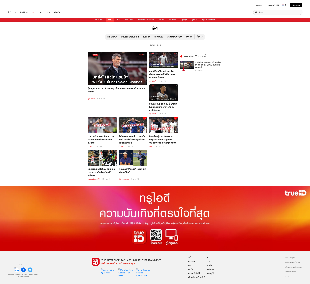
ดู (15, 12)
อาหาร (161, 19)
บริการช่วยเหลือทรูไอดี (196, 277)
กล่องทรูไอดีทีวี (194, 273)
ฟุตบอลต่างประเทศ (174, 36)
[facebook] (23, 269)
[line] (16, 269)
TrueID (15, 5)
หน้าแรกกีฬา (112, 36)
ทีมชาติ (151, 146)
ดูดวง (194, 19)
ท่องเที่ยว (172, 19)
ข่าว (118, 19)
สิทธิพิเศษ (24, 12)
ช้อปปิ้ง (190, 269)
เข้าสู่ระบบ (296, 5)
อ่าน (33, 12)
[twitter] (30, 269)
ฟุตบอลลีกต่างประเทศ (130, 36)
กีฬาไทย (189, 36)
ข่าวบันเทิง (129, 19)
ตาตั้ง (48, 12)
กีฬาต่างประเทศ (124, 179)
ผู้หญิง (184, 19)
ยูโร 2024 (91, 98)
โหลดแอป (259, 5)
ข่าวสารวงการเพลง (146, 19)
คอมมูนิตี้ (210, 273)
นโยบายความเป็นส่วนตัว (293, 267)
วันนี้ (9, 12)
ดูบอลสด (146, 36)
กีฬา (110, 19)
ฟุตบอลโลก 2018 (94, 179)
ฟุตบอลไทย (158, 36)
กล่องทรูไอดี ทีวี (273, 5)
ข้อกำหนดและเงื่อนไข (292, 262)
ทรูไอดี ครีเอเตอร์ (208, 19)
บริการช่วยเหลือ (290, 271)
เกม (40, 12)
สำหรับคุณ (99, 19)
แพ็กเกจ (210, 269)
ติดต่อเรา (288, 276)
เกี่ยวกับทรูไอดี (290, 257)
